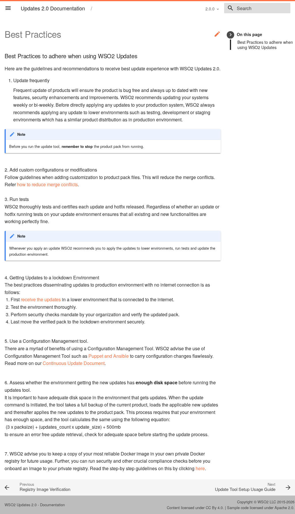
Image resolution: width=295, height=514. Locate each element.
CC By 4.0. (215, 507)
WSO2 (263, 501)
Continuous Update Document (74, 363)
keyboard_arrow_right (231, 35)
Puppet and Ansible (108, 356)
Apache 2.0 (284, 507)
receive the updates (41, 299)
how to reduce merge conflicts (47, 184)
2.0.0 (210, 9)
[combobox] (257, 8)
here (200, 468)
